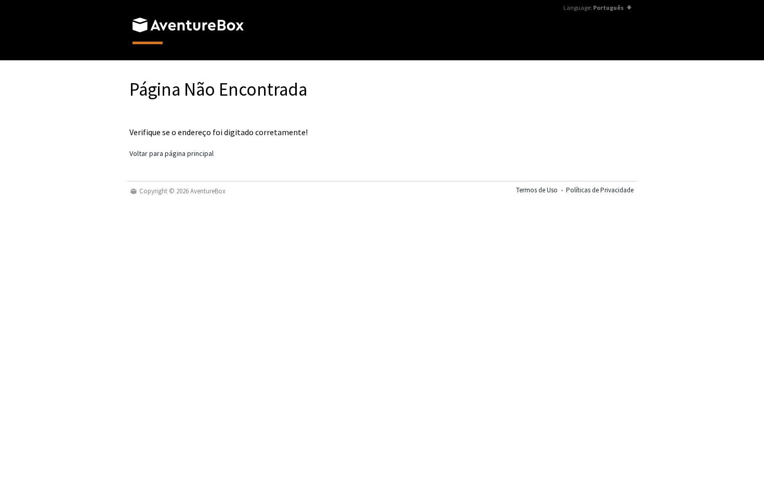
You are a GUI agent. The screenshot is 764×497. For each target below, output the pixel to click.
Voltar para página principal (171, 153)
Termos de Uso (537, 190)
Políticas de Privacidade (600, 190)
